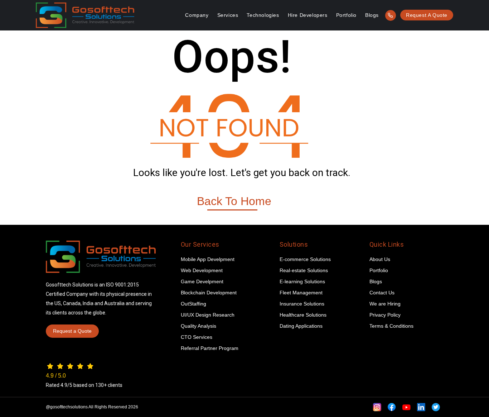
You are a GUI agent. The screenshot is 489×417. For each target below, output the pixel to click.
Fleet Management (301, 292)
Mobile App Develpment (207, 259)
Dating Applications (301, 326)
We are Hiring (385, 304)
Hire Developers (308, 15)
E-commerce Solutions (305, 259)
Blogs (372, 15)
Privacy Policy (385, 315)
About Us (379, 259)
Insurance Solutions (302, 304)
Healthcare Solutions (303, 315)
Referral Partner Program (209, 348)
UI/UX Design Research (207, 315)
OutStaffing (193, 304)
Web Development (202, 270)
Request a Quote (426, 15)
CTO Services (196, 337)
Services (227, 15)
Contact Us (381, 292)
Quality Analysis (198, 326)
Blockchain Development (209, 292)
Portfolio (346, 15)
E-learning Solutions (302, 281)
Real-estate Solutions (304, 270)
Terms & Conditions (391, 326)
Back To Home (234, 201)
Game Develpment (202, 281)
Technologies (263, 15)
